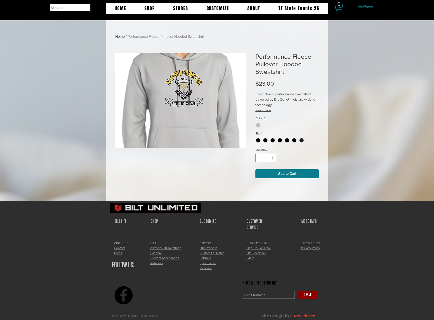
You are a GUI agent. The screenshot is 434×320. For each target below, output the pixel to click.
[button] (149, 8)
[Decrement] (259, 158)
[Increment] (273, 158)
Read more (263, 110)
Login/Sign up (365, 6)
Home (120, 36)
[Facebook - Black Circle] (123, 295)
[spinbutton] (266, 158)
